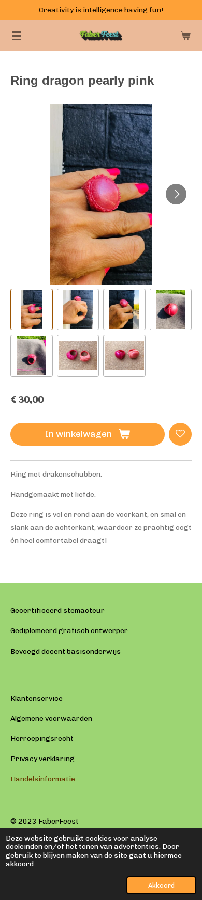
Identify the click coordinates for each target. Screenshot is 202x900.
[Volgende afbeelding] (176, 194)
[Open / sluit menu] (16, 35)
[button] (31, 310)
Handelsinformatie (42, 779)
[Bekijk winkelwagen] (185, 35)
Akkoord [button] (161, 885)
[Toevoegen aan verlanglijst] (180, 434)
